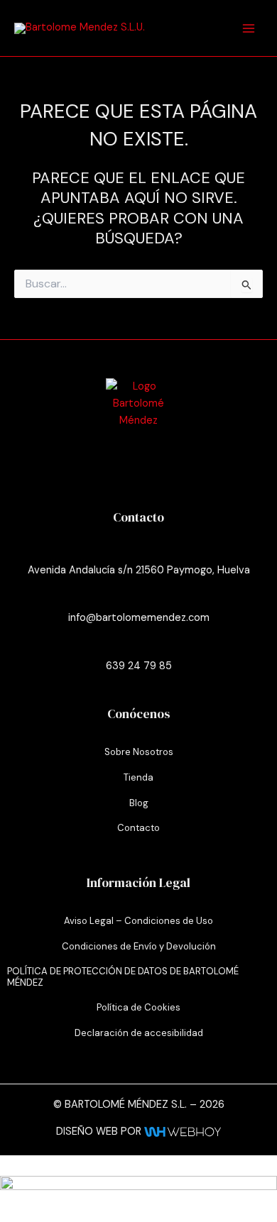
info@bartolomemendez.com (139, 617)
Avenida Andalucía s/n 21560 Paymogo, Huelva (139, 570)
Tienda (138, 777)
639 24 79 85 (139, 666)
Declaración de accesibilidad (139, 1033)
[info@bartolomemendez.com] (138, 597)
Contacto (138, 828)
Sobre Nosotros (138, 752)
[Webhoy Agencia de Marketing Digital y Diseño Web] (182, 1131)
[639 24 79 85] (138, 646)
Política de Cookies (138, 1007)
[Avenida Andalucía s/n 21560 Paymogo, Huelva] (138, 550)
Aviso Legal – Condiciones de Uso (138, 921)
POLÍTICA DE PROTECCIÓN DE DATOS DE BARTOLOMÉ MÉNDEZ (123, 977)
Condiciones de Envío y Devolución (139, 946)
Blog (138, 803)
